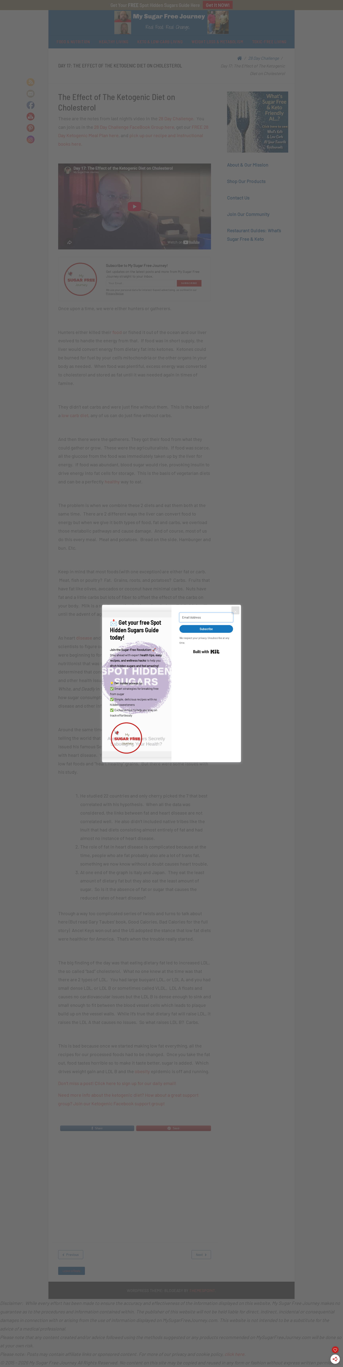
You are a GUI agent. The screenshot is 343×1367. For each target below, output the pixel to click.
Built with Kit (206, 651)
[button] (137, 737)
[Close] (235, 610)
